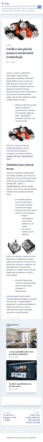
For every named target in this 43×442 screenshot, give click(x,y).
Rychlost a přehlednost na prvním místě (20, 385)
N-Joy (5, 3)
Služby (8, 45)
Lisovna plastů (12, 296)
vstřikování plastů (14, 148)
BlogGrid (23, 438)
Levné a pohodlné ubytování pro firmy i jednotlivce (21, 352)
